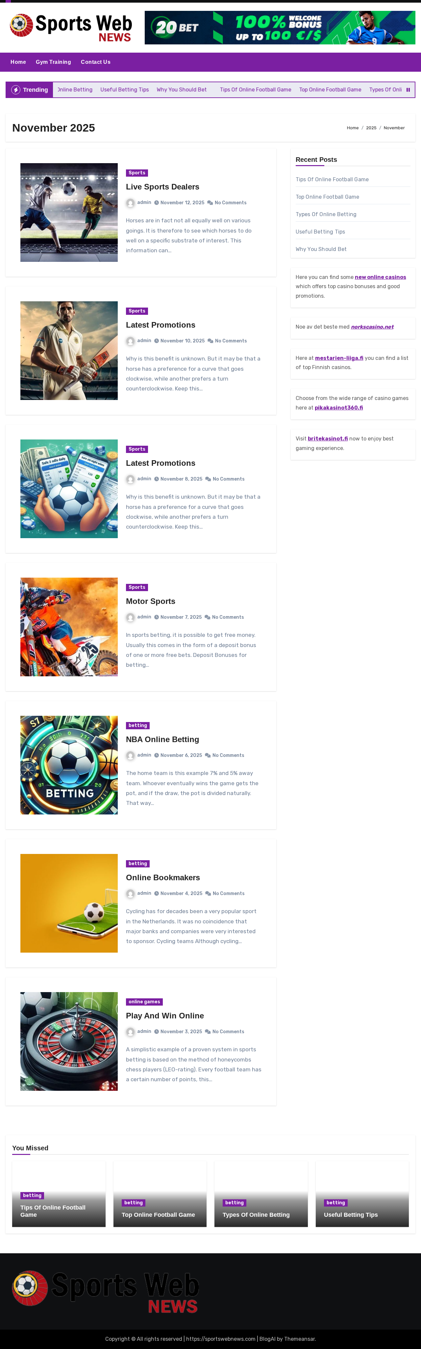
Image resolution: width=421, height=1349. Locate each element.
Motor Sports (150, 601)
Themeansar (299, 1339)
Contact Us (96, 62)
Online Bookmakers (163, 877)
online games (144, 1002)
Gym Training (53, 62)
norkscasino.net (372, 327)
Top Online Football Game (327, 197)
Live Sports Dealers (162, 186)
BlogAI (268, 1339)
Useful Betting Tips (320, 232)
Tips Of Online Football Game (332, 179)
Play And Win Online (165, 1015)
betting (138, 725)
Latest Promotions (160, 324)
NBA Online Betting (162, 739)
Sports (137, 173)
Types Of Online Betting (326, 214)
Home (18, 62)
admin (144, 202)
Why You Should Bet (321, 249)
